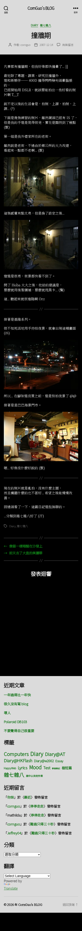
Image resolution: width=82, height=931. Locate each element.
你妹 (10, 797)
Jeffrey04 (14, 832)
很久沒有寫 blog (16, 703)
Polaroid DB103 (15, 721)
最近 (27, 797)
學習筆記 (56, 768)
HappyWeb (10, 768)
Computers (16, 753)
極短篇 (67, 767)
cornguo (25, 45)
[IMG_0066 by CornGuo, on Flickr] (41, 182)
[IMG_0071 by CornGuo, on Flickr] (41, 244)
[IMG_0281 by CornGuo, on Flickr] (41, 436)
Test (46, 767)
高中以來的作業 (34, 776)
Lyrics (22, 767)
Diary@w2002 (44, 760)
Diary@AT (55, 754)
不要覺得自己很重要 (19, 730)
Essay (59, 761)
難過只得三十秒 (42, 823)
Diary (34, 25)
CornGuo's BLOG (41, 8)
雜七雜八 (45, 25)
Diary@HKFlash (18, 760)
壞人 (7, 712)
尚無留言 (67, 45)
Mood (35, 767)
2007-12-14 (46, 45)
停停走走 (37, 806)
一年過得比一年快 (17, 694)
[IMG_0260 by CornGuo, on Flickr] (41, 364)
